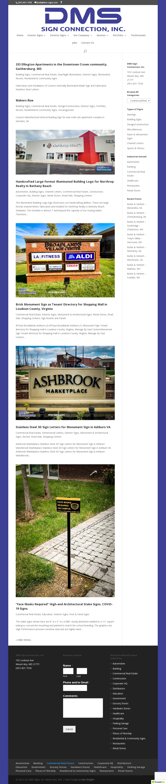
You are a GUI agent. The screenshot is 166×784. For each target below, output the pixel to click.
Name (68, 665)
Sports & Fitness (135, 148)
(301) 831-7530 (25, 2)
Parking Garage (121, 723)
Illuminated (104, 74)
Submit (69, 729)
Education (47, 614)
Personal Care (120, 728)
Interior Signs (35, 35)
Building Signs (23, 74)
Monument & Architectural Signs (75, 314)
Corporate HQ (23, 195)
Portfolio (118, 35)
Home (20, 35)
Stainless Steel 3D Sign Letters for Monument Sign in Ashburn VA (63, 427)
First (65, 676)
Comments (70, 696)
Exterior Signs (58, 35)
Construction (96, 191)
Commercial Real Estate (44, 74)
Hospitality (118, 718)
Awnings (131, 114)
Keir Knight (87, 779)
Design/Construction (68, 106)
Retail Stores (54, 195)
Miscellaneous (134, 129)
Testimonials (138, 35)
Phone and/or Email (76, 682)
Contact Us (87, 43)
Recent (19, 78)
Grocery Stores (120, 703)
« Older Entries (23, 639)
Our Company (81, 35)
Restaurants (133, 185)
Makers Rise (24, 100)
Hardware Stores (121, 708)
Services (101, 35)
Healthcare (132, 180)
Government (119, 698)
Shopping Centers (83, 195)
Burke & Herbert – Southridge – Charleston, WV (136, 225)
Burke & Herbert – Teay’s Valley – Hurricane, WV (136, 238)
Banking (131, 166)
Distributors (119, 688)
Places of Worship (122, 733)
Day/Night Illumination (69, 74)
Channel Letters (53, 191)
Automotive (22, 191)
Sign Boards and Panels (53, 318)
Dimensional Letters (52, 432)
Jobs (74, 43)
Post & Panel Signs (79, 614)
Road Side (67, 195)
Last (79, 676)
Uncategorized (66, 109)
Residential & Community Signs (40, 78)
